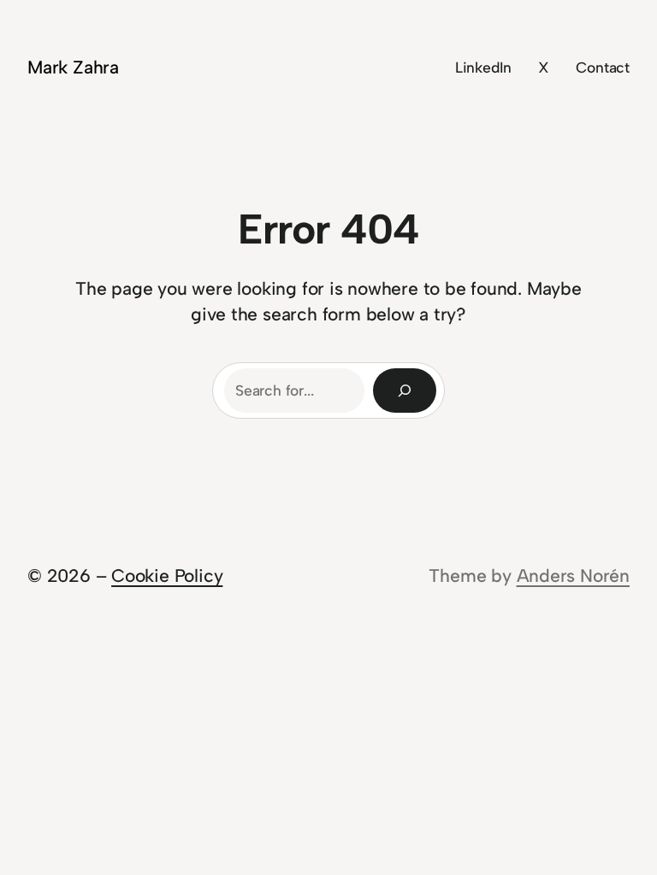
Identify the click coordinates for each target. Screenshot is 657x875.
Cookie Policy (166, 575)
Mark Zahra (73, 67)
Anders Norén (573, 575)
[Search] (404, 390)
